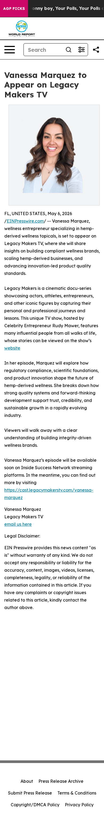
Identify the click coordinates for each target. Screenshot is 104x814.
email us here (18, 524)
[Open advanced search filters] (81, 50)
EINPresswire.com (25, 221)
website (12, 348)
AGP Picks (14, 8)
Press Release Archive (60, 781)
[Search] (68, 50)
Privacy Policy (79, 804)
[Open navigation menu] (9, 49)
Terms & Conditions (76, 793)
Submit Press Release (30, 793)
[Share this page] (96, 49)
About (27, 781)
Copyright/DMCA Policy (35, 804)
